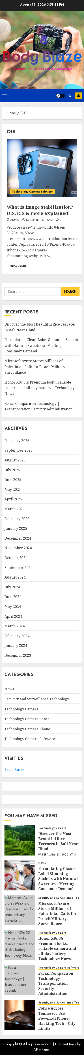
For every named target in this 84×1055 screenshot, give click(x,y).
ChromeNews (65, 1044)
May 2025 (12, 489)
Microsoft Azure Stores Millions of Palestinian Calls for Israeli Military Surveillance (34, 366)
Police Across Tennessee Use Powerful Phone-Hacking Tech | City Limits (56, 1018)
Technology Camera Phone (27, 729)
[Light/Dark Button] (60, 96)
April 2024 (13, 616)
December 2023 (17, 655)
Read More (18, 266)
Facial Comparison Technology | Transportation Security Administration (55, 983)
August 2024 (15, 577)
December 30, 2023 (39, 220)
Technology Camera (21, 709)
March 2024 (14, 626)
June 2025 (12, 479)
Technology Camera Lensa (27, 718)
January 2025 (15, 528)
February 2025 (16, 518)
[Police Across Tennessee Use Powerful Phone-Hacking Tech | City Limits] (19, 1015)
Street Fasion (14, 769)
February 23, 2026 (55, 855)
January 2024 (15, 645)
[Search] (70, 96)
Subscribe (78, 95)
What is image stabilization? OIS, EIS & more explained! (40, 210)
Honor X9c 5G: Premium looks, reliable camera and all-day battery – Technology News (39, 388)
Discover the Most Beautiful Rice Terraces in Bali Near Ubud (58, 841)
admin (14, 220)
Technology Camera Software (32, 192)
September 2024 (18, 567)
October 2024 (15, 557)
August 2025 (15, 460)
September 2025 (18, 450)
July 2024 (12, 587)
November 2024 (18, 547)
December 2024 (17, 538)
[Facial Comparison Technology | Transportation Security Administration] (19, 980)
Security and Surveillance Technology (36, 699)
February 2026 (16, 440)
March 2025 (14, 508)
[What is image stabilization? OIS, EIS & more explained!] (42, 168)
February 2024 (16, 635)
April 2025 (13, 499)
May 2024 (12, 606)
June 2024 (12, 596)
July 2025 (12, 469)
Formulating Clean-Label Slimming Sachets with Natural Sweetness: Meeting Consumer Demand (41, 345)
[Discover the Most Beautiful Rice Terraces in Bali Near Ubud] (19, 840)
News (9, 688)
